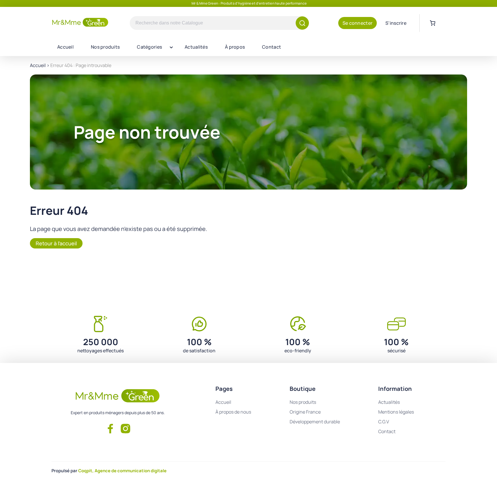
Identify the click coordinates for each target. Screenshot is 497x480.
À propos (235, 47)
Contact (271, 47)
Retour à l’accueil (56, 243)
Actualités (196, 47)
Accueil (65, 47)
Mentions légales (396, 412)
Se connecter (357, 23)
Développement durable (315, 421)
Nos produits (105, 47)
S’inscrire (395, 23)
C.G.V (383, 421)
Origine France (305, 412)
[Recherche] (302, 23)
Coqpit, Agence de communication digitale (122, 471)
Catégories (149, 47)
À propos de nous (233, 412)
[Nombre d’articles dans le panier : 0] (432, 23)
